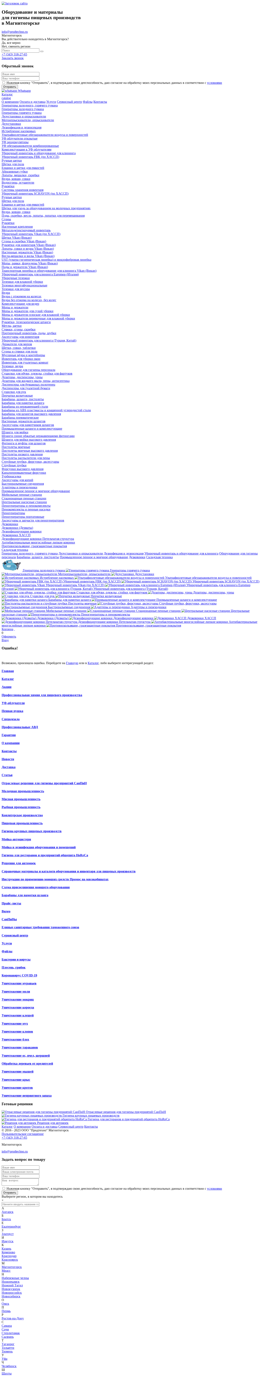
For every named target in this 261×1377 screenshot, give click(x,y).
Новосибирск (11, 1296)
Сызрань (8, 1336)
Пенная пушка (12, 711)
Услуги (7, 943)
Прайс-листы (11, 903)
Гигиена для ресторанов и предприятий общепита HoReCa (45, 855)
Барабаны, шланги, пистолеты (38, 557)
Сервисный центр (15, 935)
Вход (5, 640)
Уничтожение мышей (17, 1071)
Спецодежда (11, 719)
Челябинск (9, 1366)
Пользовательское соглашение (23, 1134)
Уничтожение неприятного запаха (27, 1095)
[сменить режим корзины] (14, 629)
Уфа (4, 1358)
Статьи (7, 775)
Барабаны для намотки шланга (25, 895)
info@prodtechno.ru (15, 31)
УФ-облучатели (13, 703)
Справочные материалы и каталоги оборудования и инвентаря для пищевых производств (69, 871)
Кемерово (8, 1252)
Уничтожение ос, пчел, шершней (26, 1055)
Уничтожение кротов (17, 1087)
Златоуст (8, 1234)
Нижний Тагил (12, 1285)
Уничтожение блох (15, 1039)
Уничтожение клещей (18, 1015)
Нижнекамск (11, 1281)
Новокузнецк (11, 1289)
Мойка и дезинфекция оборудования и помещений (39, 847)
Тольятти (8, 1347)
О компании (11, 743)
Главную (72, 663)
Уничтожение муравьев (19, 983)
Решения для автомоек (19, 863)
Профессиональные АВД (20, 727)
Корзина (7, 629)
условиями (214, 82)
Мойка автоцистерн (16, 839)
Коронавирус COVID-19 (19, 975)
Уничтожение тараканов (20, 1047)
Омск (5, 1303)
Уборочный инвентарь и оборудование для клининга (181, 553)
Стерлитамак (11, 1333)
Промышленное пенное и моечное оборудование (94, 557)
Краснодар (9, 1256)
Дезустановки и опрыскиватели (81, 553)
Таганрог (8, 1344)
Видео (6, 911)
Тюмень (7, 1351)
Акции (6, 687)
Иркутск (7, 1241)
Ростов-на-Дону (13, 1318)
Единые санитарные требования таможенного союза (40, 927)
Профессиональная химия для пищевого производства (42, 695)
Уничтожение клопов (17, 1031)
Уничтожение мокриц (18, 999)
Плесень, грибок (13, 967)
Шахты (7, 1373)
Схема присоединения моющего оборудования (36, 887)
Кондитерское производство (22, 815)
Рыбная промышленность (21, 807)
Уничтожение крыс (16, 1079)
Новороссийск (12, 1292)
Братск (6, 1219)
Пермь (6, 1311)
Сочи (5, 1329)
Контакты (9, 751)
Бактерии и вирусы (16, 959)
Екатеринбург (11, 1226)
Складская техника (159, 557)
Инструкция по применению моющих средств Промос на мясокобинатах (55, 879)
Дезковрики (137, 557)
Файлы (7, 951)
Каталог (93, 663)
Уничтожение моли (16, 991)
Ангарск (7, 1212)
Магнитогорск (12, 1267)
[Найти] (41, 51)
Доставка (8, 767)
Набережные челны (15, 1278)
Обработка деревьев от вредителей (27, 1063)
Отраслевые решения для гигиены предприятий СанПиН (44, 783)
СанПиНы (9, 919)
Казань (6, 1248)
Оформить (9, 636)
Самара (7, 1325)
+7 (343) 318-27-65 (14, 54)
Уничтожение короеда (18, 1007)
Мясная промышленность (21, 799)
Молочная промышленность (23, 791)
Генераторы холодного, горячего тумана (30, 553)
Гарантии (9, 735)
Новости (8, 759)
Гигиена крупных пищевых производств (32, 831)
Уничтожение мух (15, 1023)
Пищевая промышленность (22, 823)
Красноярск (10, 1259)
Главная (8, 671)
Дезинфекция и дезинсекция (124, 553)
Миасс (6, 1270)
